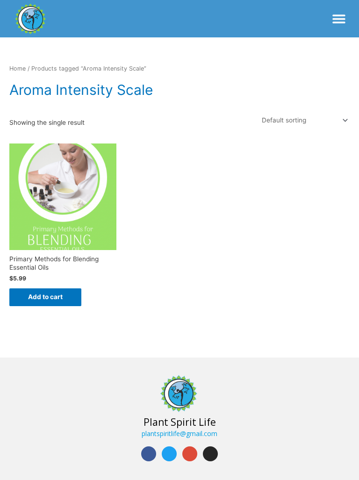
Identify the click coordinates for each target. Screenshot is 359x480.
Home (17, 68)
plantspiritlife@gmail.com (179, 433)
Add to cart (45, 297)
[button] (339, 18)
